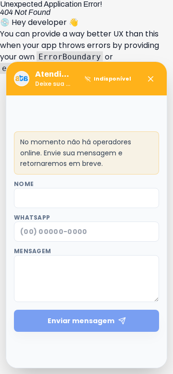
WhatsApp (32, 218)
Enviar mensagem (81, 321)
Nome (24, 184)
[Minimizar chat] (150, 78)
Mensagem (32, 251)
